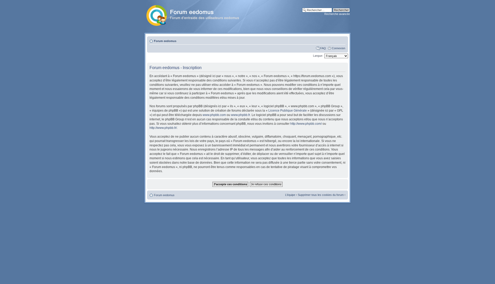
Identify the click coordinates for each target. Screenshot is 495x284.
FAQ (323, 48)
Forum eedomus (165, 41)
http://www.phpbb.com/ (306, 124)
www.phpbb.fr (240, 115)
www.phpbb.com (214, 115)
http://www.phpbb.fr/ (163, 128)
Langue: (318, 55)
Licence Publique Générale (287, 110)
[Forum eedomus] (197, 14)
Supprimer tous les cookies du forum (321, 194)
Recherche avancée (337, 13)
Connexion (338, 48)
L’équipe (290, 194)
